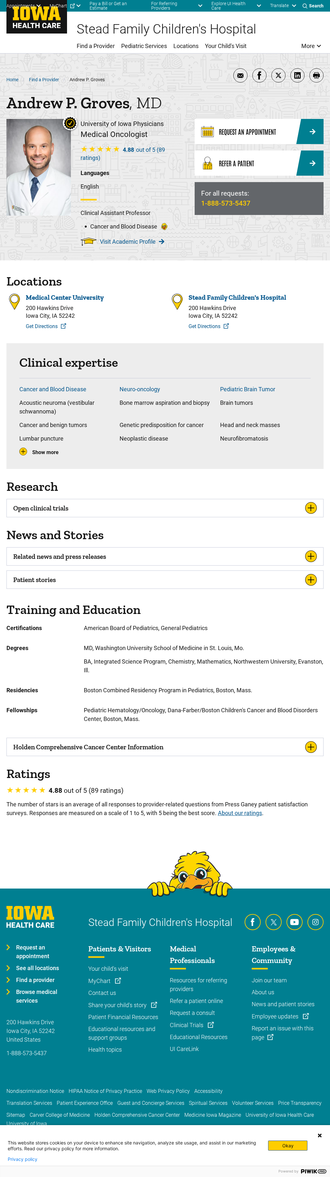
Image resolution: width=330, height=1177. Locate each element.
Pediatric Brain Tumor (247, 389)
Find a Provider (44, 79)
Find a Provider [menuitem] (96, 46)
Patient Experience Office (85, 1103)
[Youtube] (294, 922)
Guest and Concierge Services (150, 1103)
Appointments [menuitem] (20, 5)
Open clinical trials (40, 508)
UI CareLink (184, 1049)
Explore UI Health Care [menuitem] (228, 6)
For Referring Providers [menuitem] (164, 6)
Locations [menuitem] (186, 46)
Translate (279, 5)
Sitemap (15, 1115)
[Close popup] (319, 1135)
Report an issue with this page (283, 1033)
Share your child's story (118, 1005)
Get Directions (42, 326)
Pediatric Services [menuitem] (144, 46)
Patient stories (34, 580)
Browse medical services (36, 996)
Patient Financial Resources (123, 1017)
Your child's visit (108, 968)
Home (12, 79)
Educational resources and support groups (121, 1033)
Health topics (105, 1049)
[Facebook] (253, 922)
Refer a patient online (196, 1000)
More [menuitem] (308, 46)
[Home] (36, 17)
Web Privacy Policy (168, 1091)
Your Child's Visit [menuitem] (226, 46)
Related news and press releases (59, 556)
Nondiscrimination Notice (35, 1091)
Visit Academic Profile (128, 241)
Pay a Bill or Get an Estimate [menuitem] (108, 6)
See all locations (37, 968)
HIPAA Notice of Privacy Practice (105, 1091)
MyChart (100, 981)
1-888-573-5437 (225, 203)
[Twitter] (274, 922)
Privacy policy (22, 1159)
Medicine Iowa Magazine (212, 1115)
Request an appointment (32, 951)
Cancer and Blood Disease (52, 389)
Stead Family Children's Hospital (237, 297)
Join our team (269, 980)
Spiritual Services (208, 1103)
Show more (45, 452)
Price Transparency (300, 1103)
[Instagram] (315, 922)
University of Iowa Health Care (280, 1115)
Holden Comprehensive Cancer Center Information (88, 747)
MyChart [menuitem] (58, 5)
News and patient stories (283, 1004)
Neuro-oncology (140, 389)
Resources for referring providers (198, 984)
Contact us (102, 992)
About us (263, 992)
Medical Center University (65, 297)
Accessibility (208, 1091)
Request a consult (192, 1012)
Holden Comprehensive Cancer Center (137, 1115)
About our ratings (240, 813)
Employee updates (276, 1016)
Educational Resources (199, 1037)
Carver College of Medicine (60, 1115)
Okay (288, 1145)
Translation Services (29, 1103)
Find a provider (35, 980)
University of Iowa (26, 1124)
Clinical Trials (187, 1025)
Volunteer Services (253, 1103)
